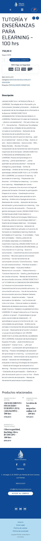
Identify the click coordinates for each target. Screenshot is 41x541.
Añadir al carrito (20, 60)
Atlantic (20, 522)
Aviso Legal (20, 525)
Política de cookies (20, 528)
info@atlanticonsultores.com (20, 489)
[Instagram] (24, 464)
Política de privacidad (20, 531)
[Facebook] (17, 464)
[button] (10, 9)
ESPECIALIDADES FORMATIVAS (19, 85)
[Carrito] (34, 10)
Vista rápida (22, 415)
